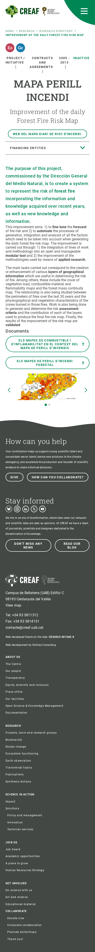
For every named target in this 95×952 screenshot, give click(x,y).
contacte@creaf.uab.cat (25, 627)
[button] (46, 405)
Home (10, 31)
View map (13, 605)
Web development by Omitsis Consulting (31, 645)
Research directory (56, 31)
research (27, 31)
